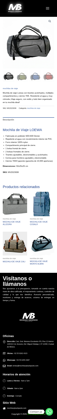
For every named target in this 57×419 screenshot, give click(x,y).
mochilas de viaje (10, 88)
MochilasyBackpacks (36, 414)
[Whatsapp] (49, 412)
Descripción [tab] (8, 120)
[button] (49, 21)
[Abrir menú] (47, 8)
